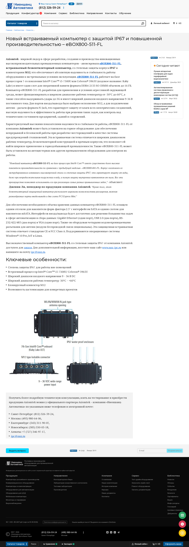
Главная (9, 30)
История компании (109, 486)
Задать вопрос (17, 450)
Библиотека (77, 13)
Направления (95, 13)
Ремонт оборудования (141, 486)
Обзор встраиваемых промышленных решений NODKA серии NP (164, 106)
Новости (29, 30)
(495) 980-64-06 (69, 532)
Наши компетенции (109, 483)
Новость (154, 57)
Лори (29, 536)
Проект (156, 98)
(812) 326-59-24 (49, 7)
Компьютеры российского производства (22, 480)
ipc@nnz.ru (38, 252)
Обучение (125, 13)
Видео (170, 500)
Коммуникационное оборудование (20, 483)
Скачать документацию (141, 490)
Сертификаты (172, 497)
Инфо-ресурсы (173, 503)
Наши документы (109, 493)
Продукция (12, 13)
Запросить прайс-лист (141, 483)
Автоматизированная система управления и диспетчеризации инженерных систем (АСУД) (166, 91)
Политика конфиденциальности (55, 522)
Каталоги (171, 493)
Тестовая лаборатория (63, 486)
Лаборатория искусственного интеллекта (70, 483)
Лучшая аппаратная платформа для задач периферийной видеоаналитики (163, 75)
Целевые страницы (175, 510)
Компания (50, 13)
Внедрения (171, 490)
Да (71, 4)
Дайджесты (172, 514)
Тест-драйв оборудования (142, 480)
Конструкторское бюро (63, 480)
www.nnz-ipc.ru (111, 247)
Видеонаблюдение (13, 503)
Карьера (105, 490)
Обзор (156, 112)
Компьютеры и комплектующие (18, 486)
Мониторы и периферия (16, 500)
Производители (60, 490)
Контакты (111, 13)
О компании (106, 480)
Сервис (63, 13)
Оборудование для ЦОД (16, 493)
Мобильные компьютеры (16, 497)
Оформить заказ (173, 544)
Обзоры (170, 483)
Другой (79, 4)
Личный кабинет (162, 23)
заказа (28, 247)
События (171, 486)
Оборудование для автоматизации (20, 490)
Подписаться (174, 451)
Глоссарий (171, 507)
